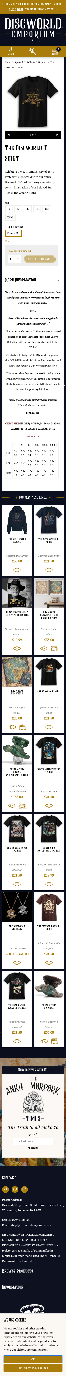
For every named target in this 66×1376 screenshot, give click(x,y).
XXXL (10, 217)
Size (7, 203)
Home (8, 62)
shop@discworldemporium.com (31, 1225)
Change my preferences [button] (33, 1367)
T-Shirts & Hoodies (36, 62)
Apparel (19, 62)
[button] (53, 649)
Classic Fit (13, 233)
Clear (7, 241)
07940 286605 (21, 1220)
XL (37, 209)
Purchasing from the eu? (19, 250)
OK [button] (33, 1359)
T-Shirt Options (14, 227)
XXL (46, 209)
